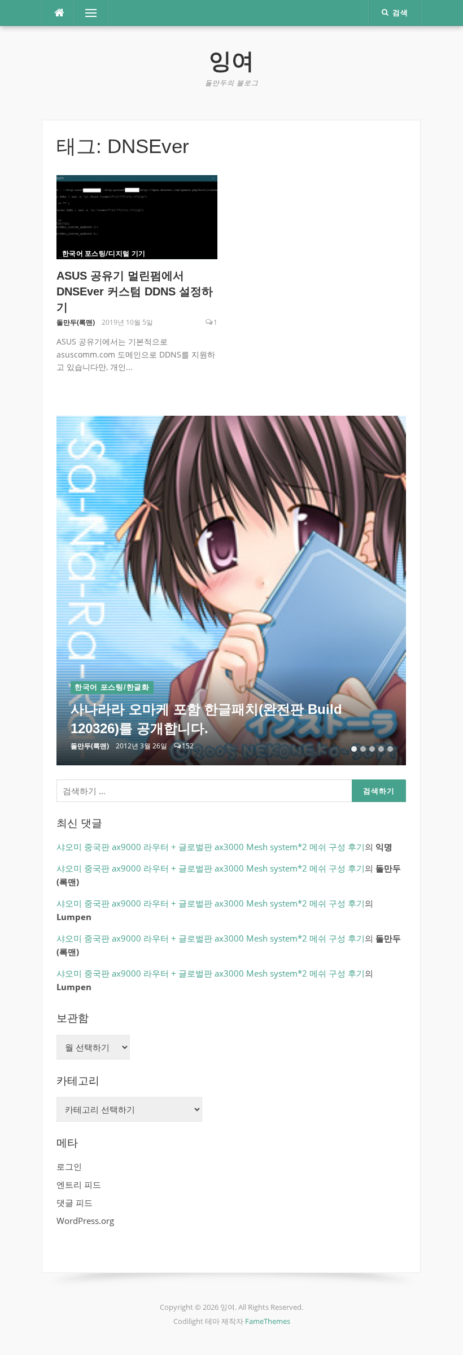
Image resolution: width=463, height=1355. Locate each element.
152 (188, 746)
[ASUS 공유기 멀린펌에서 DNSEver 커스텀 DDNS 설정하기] (136, 216)
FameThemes (267, 1321)
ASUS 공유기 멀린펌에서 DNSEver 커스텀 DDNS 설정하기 (134, 291)
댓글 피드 (74, 1202)
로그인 (69, 1166)
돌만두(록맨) (75, 322)
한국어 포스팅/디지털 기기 (103, 253)
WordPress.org (85, 1220)
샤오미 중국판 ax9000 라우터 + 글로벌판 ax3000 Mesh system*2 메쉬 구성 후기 (210, 846)
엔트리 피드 (78, 1184)
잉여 (231, 61)
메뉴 (83, 13)
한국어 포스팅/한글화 (112, 687)
